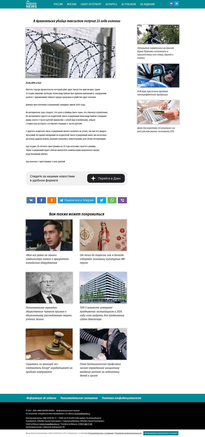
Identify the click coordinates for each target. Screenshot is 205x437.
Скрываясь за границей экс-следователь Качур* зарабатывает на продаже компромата (49, 367)
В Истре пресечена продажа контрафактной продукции (152, 93)
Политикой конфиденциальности (128, 433)
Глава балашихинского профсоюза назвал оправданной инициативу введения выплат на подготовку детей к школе (100, 369)
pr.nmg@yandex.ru (82, 413)
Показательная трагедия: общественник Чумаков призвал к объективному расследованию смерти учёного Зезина (49, 313)
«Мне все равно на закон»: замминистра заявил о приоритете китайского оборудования (47, 258)
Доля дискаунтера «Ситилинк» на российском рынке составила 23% (156, 129)
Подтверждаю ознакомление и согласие (161, 433)
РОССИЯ (58, 4)
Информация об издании (41, 398)
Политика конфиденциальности (121, 398)
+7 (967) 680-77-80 (85, 424)
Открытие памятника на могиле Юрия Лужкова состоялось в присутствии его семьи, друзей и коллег (155, 53)
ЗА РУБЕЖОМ (128, 4)
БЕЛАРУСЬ (111, 4)
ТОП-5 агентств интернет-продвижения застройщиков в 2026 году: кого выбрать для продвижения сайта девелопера (102, 313)
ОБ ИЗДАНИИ (147, 4)
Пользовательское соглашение (79, 398)
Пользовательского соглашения (100, 433)
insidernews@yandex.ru (49, 424)
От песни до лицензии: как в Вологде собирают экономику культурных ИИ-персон (103, 258)
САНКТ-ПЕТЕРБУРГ (91, 4)
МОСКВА (71, 4)
